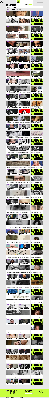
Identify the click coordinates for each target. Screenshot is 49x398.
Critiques (11, 393)
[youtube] (40, 392)
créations (11, 390)
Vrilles (14, 391)
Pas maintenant (26, 4)
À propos (7, 391)
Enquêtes (11, 391)
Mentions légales (8, 397)
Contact (14, 393)
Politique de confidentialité (20, 397)
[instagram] (39, 391)
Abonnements (7, 390)
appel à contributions (15, 390)
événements (14, 392)
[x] (42, 391)
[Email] (42, 392)
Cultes (11, 392)
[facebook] (40, 391)
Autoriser (31, 4)
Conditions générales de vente (14, 397)
